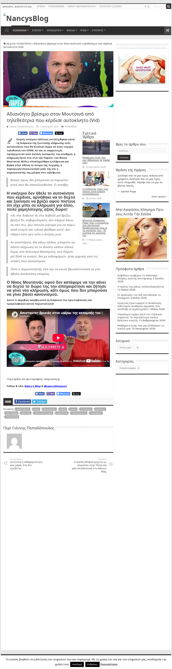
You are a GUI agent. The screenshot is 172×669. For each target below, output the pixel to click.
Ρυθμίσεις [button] (92, 664)
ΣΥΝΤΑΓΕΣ (97, 30)
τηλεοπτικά (12, 417)
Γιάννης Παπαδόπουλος (21, 126)
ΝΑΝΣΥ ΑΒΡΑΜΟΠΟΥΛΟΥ (82, 6)
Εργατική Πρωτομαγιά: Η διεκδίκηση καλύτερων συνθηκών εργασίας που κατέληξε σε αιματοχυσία (139, 306)
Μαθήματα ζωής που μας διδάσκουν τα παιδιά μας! (96, 160)
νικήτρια (26, 413)
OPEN (36, 409)
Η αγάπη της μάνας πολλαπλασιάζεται (140, 286)
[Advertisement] (142, 117)
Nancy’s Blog (33, 386)
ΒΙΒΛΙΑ (71, 30)
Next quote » (159, 196)
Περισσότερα (108, 664)
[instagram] (148, 7)
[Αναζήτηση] (168, 6)
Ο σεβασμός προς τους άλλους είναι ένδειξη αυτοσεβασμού (95, 191)
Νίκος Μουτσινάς (43, 413)
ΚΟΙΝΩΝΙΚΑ (20, 30)
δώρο (73, 409)
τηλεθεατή (96, 413)
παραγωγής (62, 413)
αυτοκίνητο (50, 409)
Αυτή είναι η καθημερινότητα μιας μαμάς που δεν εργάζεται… (26, 464)
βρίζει (63, 409)
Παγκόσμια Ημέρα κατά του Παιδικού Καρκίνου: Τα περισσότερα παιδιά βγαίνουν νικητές (139, 317)
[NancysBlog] (26, 17)
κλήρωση (100, 409)
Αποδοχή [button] (77, 664)
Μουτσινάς (11, 413)
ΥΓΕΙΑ (83, 30)
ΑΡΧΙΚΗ (41, 6)
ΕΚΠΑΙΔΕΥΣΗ (54, 30)
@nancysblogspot (55, 386)
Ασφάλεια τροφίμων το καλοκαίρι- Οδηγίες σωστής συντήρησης (138, 277)
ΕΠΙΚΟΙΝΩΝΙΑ (56, 6)
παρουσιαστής (79, 413)
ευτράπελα (86, 409)
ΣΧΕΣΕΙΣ (36, 30)
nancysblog (23, 409)
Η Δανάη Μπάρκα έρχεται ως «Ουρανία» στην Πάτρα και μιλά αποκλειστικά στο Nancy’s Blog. (89, 465)
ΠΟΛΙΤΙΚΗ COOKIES (110, 6)
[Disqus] (58, 518)
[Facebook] (145, 7)
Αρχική (10, 43)
